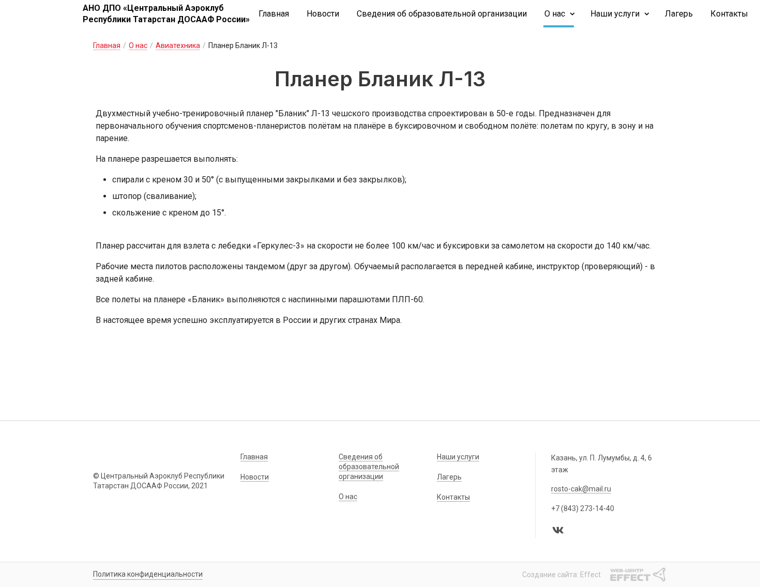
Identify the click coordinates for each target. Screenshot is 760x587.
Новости (323, 14)
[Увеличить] (380, 358)
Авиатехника (178, 45)
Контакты (729, 14)
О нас (554, 14)
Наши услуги (615, 14)
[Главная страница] (41, 14)
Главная (274, 14)
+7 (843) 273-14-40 (582, 508)
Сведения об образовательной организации (442, 14)
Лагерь (679, 14)
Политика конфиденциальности (148, 574)
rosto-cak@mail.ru (581, 489)
